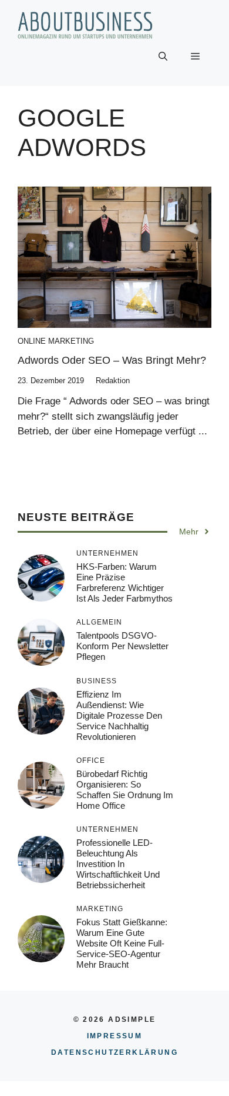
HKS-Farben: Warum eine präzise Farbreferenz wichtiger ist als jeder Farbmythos (124, 582)
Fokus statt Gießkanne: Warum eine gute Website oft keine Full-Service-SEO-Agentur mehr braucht (121, 943)
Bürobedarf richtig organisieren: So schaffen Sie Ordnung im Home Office (124, 790)
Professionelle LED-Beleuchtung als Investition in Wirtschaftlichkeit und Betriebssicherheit (118, 864)
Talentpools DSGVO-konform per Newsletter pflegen (122, 646)
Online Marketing (56, 341)
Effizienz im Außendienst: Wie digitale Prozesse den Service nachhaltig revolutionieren (119, 715)
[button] (163, 56)
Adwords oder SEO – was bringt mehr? (112, 360)
